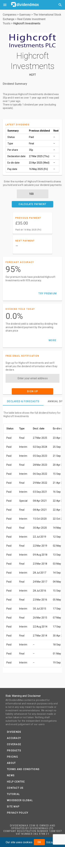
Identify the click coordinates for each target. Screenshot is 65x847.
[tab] (23, 401)
